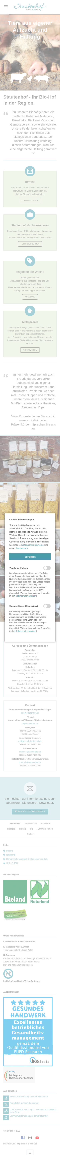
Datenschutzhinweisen (26, 596)
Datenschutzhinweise (32, 544)
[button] (30, 556)
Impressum (22, 548)
